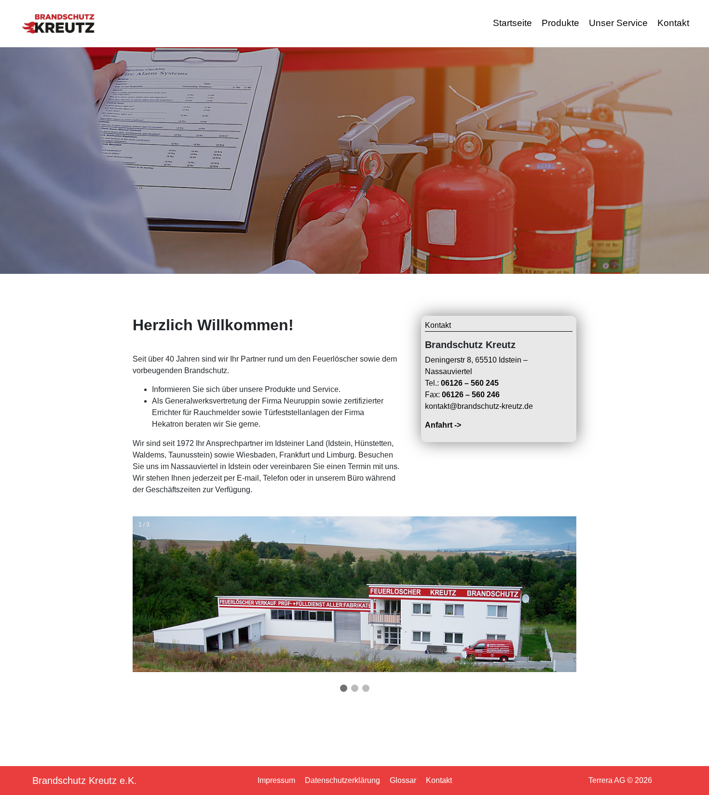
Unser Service (618, 23)
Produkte (560, 23)
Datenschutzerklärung (342, 780)
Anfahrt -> (443, 425)
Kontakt (673, 23)
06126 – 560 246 (471, 395)
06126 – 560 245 (470, 383)
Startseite (512, 23)
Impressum (276, 780)
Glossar (403, 780)
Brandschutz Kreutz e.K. (84, 780)
